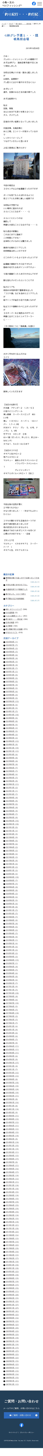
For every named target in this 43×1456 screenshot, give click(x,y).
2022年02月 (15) (12, 821)
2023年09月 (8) (12, 758)
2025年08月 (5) (12, 681)
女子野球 (9, 626)
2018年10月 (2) (12, 953)
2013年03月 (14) (12, 1175)
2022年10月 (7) (12, 794)
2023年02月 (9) (12, 781)
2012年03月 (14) (12, 1215)
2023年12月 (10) (12, 748)
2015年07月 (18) (12, 1082)
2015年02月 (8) (12, 1099)
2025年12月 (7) (12, 668)
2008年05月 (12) (12, 1368)
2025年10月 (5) (12, 675)
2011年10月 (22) (12, 1232)
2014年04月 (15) (12, 1132)
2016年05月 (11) (12, 1049)
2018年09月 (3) (12, 956)
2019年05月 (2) (12, 930)
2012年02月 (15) (12, 1218)
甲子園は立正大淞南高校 (15, 598)
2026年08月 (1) (12, 642)
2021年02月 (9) (12, 860)
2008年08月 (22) (12, 1358)
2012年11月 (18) (12, 1189)
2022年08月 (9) (12, 801)
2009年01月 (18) (12, 1341)
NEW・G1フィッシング (14, 609)
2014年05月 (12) (12, 1129)
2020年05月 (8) (12, 890)
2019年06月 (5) (12, 927)
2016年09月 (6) (12, 1036)
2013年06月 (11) (12, 1165)
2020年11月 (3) (12, 870)
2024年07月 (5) (12, 725)
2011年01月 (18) (12, 1262)
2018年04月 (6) (12, 973)
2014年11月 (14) (12, 1109)
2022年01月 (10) (12, 824)
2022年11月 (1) (12, 791)
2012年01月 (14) (12, 1222)
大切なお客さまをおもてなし (17, 585)
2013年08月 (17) (12, 1159)
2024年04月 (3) (12, 734)
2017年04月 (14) (12, 1013)
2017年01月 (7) (12, 1023)
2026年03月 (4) (12, 658)
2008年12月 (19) (12, 1344)
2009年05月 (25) (12, 1328)
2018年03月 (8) (12, 976)
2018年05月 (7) (12, 970)
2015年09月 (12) (12, 1076)
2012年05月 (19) (12, 1208)
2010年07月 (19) (12, 1281)
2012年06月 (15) (12, 1205)
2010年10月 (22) (12, 1271)
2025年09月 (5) (12, 678)
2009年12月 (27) (12, 1305)
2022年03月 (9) (12, 817)
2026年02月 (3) (12, 662)
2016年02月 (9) (12, 1059)
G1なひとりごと (12, 632)
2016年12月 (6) (12, 1026)
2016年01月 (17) (12, 1063)
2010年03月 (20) (12, 1295)
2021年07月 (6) (12, 844)
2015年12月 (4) (12, 1066)
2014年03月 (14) (12, 1136)
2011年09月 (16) (12, 1235)
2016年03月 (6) (12, 1056)
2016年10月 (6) (12, 1033)
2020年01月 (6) (12, 904)
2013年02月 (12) (12, 1179)
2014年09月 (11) (12, 1116)
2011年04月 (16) (12, 1251)
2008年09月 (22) (12, 1354)
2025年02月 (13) (12, 701)
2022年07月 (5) (12, 804)
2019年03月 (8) (12, 937)
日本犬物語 (10, 622)
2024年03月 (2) (12, 738)
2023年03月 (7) (12, 778)
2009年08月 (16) (12, 1318)
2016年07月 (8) (12, 1043)
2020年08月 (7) (12, 880)
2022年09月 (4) (12, 797)
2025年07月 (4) (12, 685)
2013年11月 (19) (12, 1149)
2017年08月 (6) (12, 1000)
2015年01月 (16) (12, 1102)
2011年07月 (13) (12, 1242)
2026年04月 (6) (12, 655)
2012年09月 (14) (12, 1195)
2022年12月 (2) (12, 787)
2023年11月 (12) (12, 751)
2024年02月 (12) (12, 741)
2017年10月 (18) (12, 993)
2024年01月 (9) (12, 744)
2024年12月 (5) (12, 708)
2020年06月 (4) (12, 887)
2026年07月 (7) (12, 645)
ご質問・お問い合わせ (21, 1415)
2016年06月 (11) (12, 1046)
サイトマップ (13, 1432)
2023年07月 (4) (12, 764)
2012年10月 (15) (12, 1192)
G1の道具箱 (10, 612)
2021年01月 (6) (12, 864)
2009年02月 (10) (12, 1338)
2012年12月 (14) (12, 1185)
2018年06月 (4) (12, 966)
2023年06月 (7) (12, 768)
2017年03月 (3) (12, 1016)
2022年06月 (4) (12, 807)
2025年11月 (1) (12, 671)
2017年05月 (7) (12, 1010)
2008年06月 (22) (12, 1364)
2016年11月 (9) (12, 1029)
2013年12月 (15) (12, 1145)
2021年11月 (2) (12, 831)
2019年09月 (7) (12, 917)
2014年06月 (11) (12, 1126)
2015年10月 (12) (12, 1073)
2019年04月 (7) (12, 933)
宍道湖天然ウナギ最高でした (17, 589)
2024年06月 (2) (12, 728)
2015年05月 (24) (12, 1089)
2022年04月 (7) (12, 814)
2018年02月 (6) (12, 980)
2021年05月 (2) (12, 850)
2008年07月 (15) (12, 1361)
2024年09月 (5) (12, 718)
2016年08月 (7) (12, 1039)
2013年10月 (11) (12, 1152)
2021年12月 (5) (12, 827)
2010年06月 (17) (12, 1285)
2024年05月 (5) (12, 731)
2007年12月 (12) (12, 1384)
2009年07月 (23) (12, 1321)
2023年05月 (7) (12, 771)
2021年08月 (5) (12, 841)
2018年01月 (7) (12, 983)
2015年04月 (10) (12, 1092)
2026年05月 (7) (12, 652)
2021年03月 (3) (12, 857)
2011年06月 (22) (12, 1245)
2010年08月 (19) (12, 1278)
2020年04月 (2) (12, 893)
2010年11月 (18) (12, 1268)
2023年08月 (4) (12, 761)
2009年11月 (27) (12, 1308)
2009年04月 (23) (12, 1331)
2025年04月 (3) (12, 695)
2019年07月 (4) (12, 923)
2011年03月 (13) (12, 1255)
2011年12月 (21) (12, 1225)
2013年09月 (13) (12, 1155)
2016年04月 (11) (12, 1053)
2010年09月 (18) (12, 1275)
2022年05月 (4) (12, 811)
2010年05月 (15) (12, 1288)
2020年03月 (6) (12, 897)
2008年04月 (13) (12, 1371)
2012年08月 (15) (12, 1199)
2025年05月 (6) (12, 691)
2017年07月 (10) (12, 1003)
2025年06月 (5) (12, 688)
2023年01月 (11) (12, 784)
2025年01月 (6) (12, 705)
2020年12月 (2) (12, 867)
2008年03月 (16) (12, 1374)
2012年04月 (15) (12, 1212)
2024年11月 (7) (12, 711)
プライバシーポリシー (27, 1432)
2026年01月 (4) (12, 665)
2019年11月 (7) (12, 910)
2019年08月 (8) (12, 920)
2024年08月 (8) (12, 721)
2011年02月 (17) (12, 1258)
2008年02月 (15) (12, 1377)
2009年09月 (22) (12, 1314)
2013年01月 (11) (12, 1182)
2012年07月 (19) (12, 1202)
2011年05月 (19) (12, 1248)
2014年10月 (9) (12, 1112)
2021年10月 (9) (12, 834)
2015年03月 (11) (12, 1096)
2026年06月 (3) (12, 648)
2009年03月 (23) (12, 1334)
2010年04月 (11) (12, 1291)
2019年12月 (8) (12, 907)
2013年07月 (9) (12, 1162)
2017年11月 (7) (12, 990)
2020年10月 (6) (12, 874)
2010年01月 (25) (12, 1301)
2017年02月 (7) (12, 1019)
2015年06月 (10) (12, 1086)
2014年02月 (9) (12, 1139)
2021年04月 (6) (12, 854)
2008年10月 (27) (12, 1351)
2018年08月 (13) (12, 960)
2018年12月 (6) (12, 947)
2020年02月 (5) (12, 900)
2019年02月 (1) (12, 940)
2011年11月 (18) (12, 1228)
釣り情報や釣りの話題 (14, 629)
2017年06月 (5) (12, 1006)
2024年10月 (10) (12, 715)
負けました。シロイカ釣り (16, 594)
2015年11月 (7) (12, 1069)
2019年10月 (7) (12, 913)
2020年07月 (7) (12, 884)
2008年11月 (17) (12, 1348)
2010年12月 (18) (12, 1265)
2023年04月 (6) (12, 774)
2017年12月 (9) (12, 986)
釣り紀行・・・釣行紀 (14, 619)
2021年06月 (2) (12, 847)
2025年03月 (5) (12, 698)
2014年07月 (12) (12, 1122)
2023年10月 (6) (12, 754)
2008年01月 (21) (12, 1381)
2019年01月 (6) (12, 943)
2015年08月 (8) (12, 1079)
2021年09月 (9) (12, 837)
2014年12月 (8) (12, 1106)
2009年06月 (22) (12, 1324)
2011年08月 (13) (12, 1238)
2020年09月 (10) (12, 877)
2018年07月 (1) (12, 963)
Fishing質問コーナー (14, 616)
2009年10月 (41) (12, 1311)
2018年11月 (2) (12, 950)
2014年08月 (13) (12, 1119)
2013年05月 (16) (12, 1169)
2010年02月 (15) (12, 1298)
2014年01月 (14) (12, 1142)
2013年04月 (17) (12, 1172)
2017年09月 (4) (12, 996)
